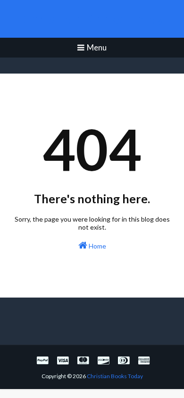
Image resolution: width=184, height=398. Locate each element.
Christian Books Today (92, 18)
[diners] (124, 360)
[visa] (63, 360)
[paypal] (42, 360)
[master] (83, 360)
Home (96, 246)
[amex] (143, 360)
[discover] (103, 360)
